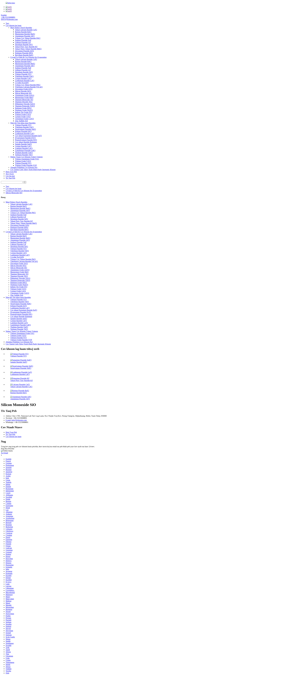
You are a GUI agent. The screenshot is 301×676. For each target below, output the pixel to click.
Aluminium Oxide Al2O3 (24, 95)
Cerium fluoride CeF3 (23, 78)
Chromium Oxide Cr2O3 (24, 119)
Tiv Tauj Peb (10, 178)
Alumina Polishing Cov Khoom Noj (23, 167)
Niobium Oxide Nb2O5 (24, 110)
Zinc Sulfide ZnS (21, 121)
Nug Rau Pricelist (7, 449)
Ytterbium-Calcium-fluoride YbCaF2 (29, 87)
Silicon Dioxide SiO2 (23, 91)
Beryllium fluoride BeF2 (24, 55)
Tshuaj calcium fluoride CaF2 (26, 30)
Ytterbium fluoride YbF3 (24, 76)
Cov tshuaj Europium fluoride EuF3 (28, 136)
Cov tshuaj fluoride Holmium (26, 142)
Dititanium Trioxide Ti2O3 (25, 104)
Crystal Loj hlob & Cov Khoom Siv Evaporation (28, 57)
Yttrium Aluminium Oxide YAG (27, 159)
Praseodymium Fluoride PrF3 (26, 140)
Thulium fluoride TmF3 (24, 153)
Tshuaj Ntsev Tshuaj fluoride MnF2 (28, 49)
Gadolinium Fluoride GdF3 (25, 150)
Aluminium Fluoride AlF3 (24, 36)
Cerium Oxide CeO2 (23, 117)
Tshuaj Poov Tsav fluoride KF (26, 47)
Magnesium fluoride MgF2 (25, 34)
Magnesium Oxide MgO (24, 98)
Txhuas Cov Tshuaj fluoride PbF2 (27, 38)
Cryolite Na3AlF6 (22, 83)
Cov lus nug (10, 176)
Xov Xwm (10, 174)
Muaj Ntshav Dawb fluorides (21, 28)
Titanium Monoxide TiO (24, 100)
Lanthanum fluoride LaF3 (24, 81)
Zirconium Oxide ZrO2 (23, 89)
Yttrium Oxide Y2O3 (23, 114)
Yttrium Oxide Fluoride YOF (26, 165)
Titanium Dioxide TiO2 (23, 102)
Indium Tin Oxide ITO (23, 112)
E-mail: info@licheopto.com (16, 420)
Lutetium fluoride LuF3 (24, 148)
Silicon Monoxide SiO (23, 93)
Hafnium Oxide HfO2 (23, 108)
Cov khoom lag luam (13, 25)
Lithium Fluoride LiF (23, 42)
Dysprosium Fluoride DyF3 (25, 138)
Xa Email (4, 453)
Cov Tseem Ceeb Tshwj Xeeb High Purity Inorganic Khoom (32, 170)
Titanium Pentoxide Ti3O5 (25, 106)
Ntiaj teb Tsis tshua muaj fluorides (23, 123)
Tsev (7, 23)
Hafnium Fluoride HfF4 (24, 53)
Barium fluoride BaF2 (23, 32)
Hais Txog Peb (11, 172)
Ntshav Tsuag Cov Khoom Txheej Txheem (26, 157)
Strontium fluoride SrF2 (24, 45)
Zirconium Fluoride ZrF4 (24, 51)
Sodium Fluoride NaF (23, 40)
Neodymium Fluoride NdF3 (25, 129)
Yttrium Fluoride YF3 (23, 74)
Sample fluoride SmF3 (23, 144)
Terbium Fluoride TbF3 (24, 155)
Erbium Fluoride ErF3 (23, 131)
